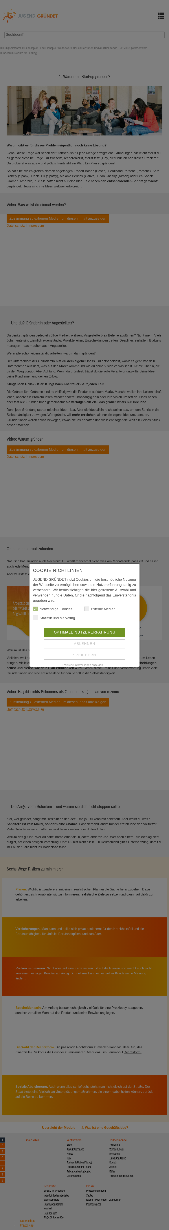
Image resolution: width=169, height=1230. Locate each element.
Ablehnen (84, 644)
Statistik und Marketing (57, 618)
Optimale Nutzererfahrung (84, 632)
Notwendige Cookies (56, 609)
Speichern (84, 655)
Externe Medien (103, 609)
